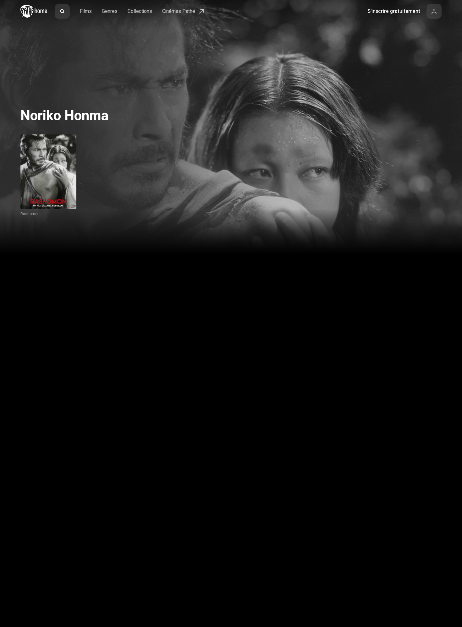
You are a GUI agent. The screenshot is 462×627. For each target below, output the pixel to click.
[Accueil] (33, 11)
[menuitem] (62, 11)
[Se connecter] (434, 11)
